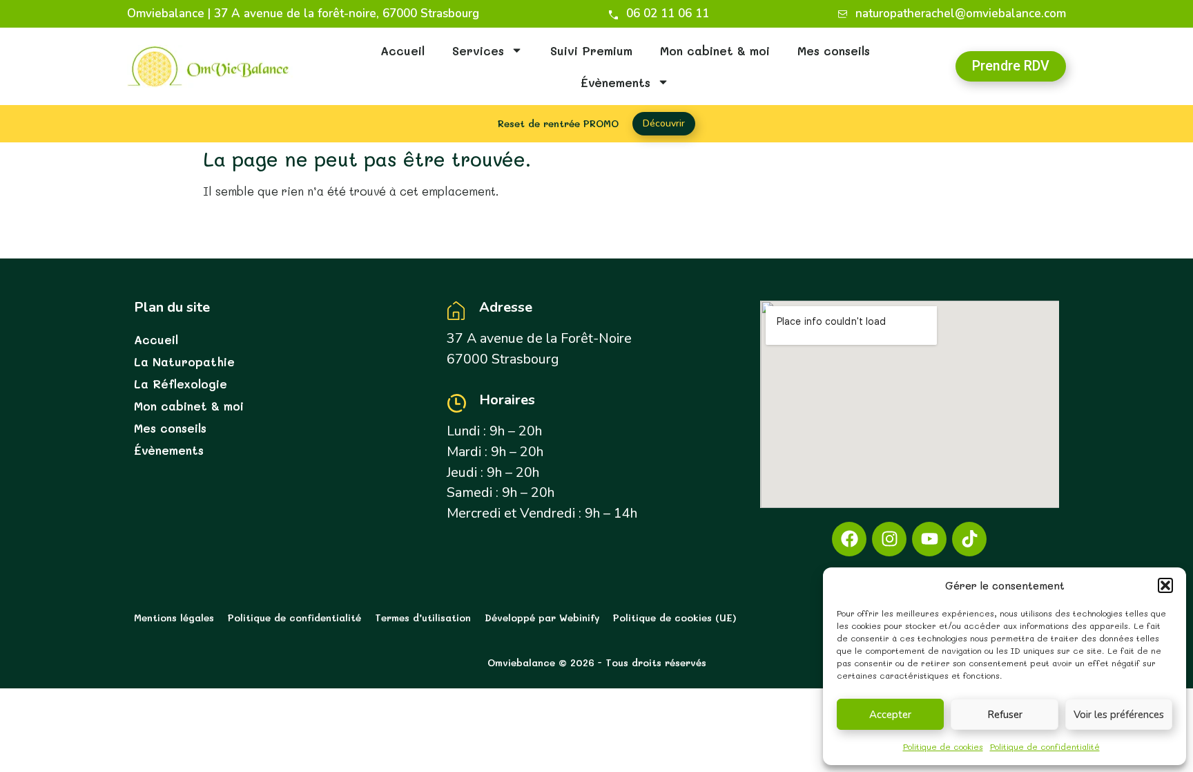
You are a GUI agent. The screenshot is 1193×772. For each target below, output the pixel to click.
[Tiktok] (969, 539)
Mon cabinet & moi (715, 50)
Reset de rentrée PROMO (558, 123)
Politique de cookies (943, 746)
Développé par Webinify (542, 617)
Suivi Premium (591, 50)
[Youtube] (929, 539)
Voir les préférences (1119, 715)
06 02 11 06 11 (667, 14)
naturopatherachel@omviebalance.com (960, 14)
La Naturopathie (184, 361)
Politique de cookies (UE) (674, 617)
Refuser (1004, 715)
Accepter (890, 715)
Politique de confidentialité (1045, 746)
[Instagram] (889, 539)
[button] (1165, 585)
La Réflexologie (180, 383)
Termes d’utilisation (423, 617)
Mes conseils (833, 50)
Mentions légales (174, 617)
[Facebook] (849, 539)
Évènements (615, 82)
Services (478, 50)
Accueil (402, 50)
